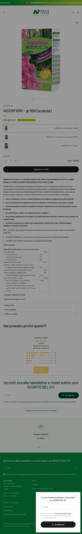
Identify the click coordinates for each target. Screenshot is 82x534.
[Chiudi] (76, 496)
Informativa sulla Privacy (63, 513)
